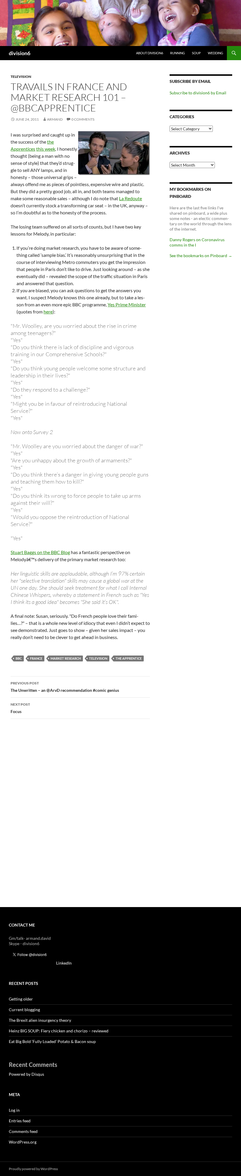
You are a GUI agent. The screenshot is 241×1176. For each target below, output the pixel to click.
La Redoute (130, 198)
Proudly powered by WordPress (33, 1169)
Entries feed (20, 1120)
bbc (19, 658)
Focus (20, 708)
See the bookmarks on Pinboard (201, 255)
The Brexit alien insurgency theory (40, 1020)
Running (177, 53)
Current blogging (24, 1009)
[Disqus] (80, 815)
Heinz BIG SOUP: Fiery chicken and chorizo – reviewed (58, 1030)
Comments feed (23, 1131)
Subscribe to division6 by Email (198, 92)
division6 (19, 53)
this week (45, 149)
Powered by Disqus (26, 1074)
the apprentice (129, 658)
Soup (196, 53)
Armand (55, 119)
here (48, 311)
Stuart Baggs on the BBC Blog (40, 552)
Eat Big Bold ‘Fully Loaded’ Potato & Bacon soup (52, 1041)
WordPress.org (22, 1141)
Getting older (21, 998)
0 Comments (82, 119)
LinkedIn (64, 962)
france (36, 658)
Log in (14, 1110)
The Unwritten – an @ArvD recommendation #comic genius (65, 687)
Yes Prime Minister (127, 304)
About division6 (149, 53)
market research (66, 658)
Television (21, 76)
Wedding (215, 53)
